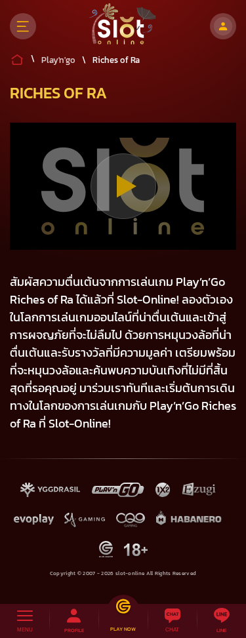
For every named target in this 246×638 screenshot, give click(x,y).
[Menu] (23, 26)
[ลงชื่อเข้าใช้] (223, 26)
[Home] (123, 26)
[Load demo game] (123, 186)
